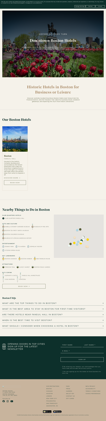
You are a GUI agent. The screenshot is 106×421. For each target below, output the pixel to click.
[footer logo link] (12, 387)
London (49, 396)
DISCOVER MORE (11, 178)
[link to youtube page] (11, 401)
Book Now (52, 54)
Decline (90, 6)
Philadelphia (51, 401)
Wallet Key (70, 393)
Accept (100, 6)
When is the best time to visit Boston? (27, 320)
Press (68, 388)
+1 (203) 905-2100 (9, 392)
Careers (69, 391)
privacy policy (40, 1)
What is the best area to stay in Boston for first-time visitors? (44, 309)
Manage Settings (80, 6)
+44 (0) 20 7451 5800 (10, 395)
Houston (49, 393)
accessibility (90, 388)
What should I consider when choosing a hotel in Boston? (40, 326)
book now (15, 182)
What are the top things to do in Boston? (29, 303)
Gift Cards (70, 398)
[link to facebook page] (4, 401)
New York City (51, 398)
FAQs (68, 386)
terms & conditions (93, 391)
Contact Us (70, 396)
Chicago (49, 391)
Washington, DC (52, 406)
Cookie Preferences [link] (93, 393)
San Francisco (51, 403)
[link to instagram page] (8, 401)
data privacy (90, 386)
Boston (49, 388)
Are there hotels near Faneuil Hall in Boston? (32, 315)
